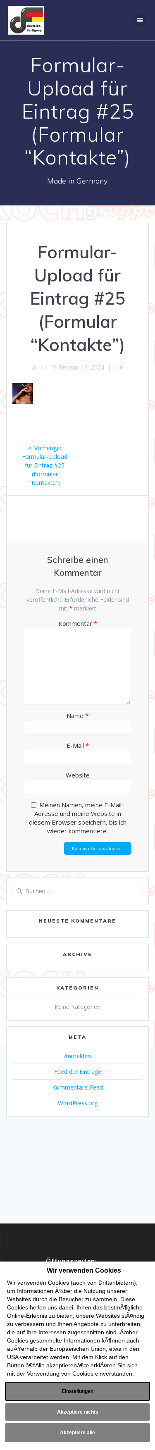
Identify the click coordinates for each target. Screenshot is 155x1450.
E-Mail (78, 745)
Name (77, 715)
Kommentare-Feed (77, 1087)
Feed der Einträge (77, 1072)
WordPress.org (78, 1103)
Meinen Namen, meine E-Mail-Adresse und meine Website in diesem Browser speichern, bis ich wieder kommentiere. (77, 818)
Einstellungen (77, 1391)
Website (78, 775)
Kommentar (77, 623)
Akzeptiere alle (77, 1433)
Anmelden (77, 1056)
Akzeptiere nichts (77, 1412)
